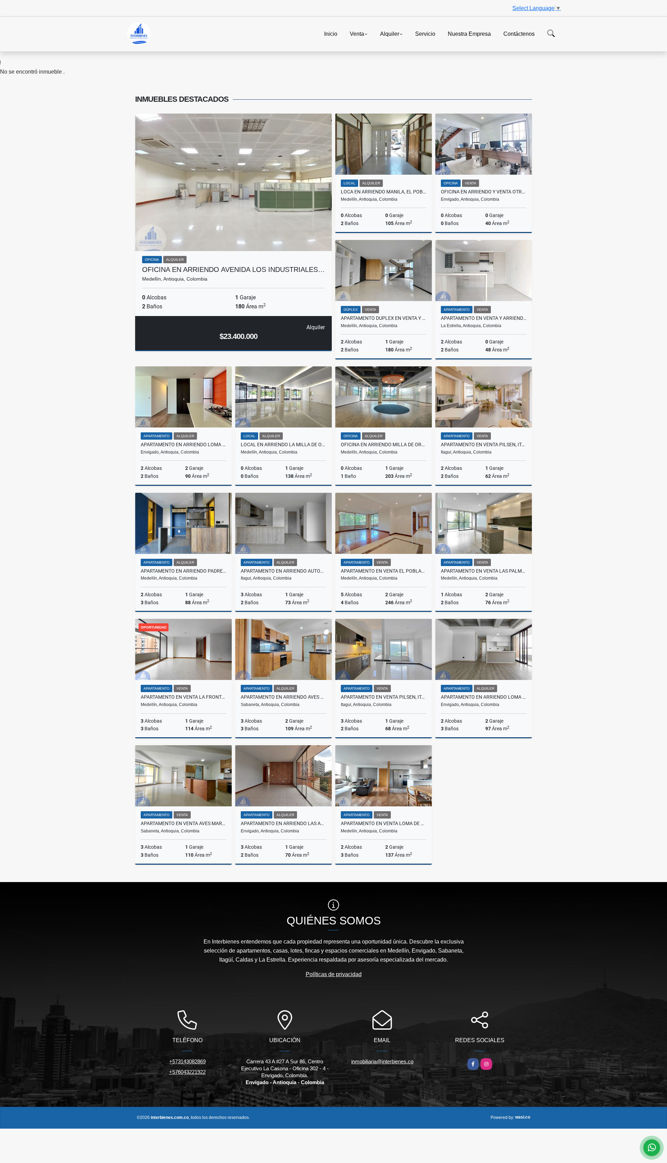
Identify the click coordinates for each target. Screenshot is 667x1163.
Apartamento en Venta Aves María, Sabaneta (183, 823)
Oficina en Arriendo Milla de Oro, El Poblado (383, 444)
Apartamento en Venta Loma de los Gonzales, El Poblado (383, 823)
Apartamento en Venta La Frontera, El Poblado (183, 697)
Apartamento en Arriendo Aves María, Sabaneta (283, 697)
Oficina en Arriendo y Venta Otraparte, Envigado (483, 191)
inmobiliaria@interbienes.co (382, 1061)
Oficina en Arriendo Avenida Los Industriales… (233, 269)
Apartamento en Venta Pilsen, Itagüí (383, 697)
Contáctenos (519, 33)
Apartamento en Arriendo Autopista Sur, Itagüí (283, 571)
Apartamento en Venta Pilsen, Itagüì (483, 444)
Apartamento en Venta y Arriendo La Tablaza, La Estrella (483, 318)
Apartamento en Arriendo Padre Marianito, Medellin (183, 571)
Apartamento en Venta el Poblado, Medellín (383, 571)
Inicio (330, 33)
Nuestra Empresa (469, 33)
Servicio (425, 33)
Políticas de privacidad (334, 974)
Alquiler (389, 33)
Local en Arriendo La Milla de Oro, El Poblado (283, 444)
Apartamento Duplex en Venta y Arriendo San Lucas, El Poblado (383, 318)
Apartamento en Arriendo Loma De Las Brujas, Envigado (183, 444)
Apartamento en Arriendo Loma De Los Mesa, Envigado (483, 697)
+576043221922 (187, 1072)
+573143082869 (187, 1061)
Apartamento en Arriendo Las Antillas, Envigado (283, 823)
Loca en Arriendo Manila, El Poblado (383, 191)
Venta (357, 33)
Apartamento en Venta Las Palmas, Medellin (483, 571)
